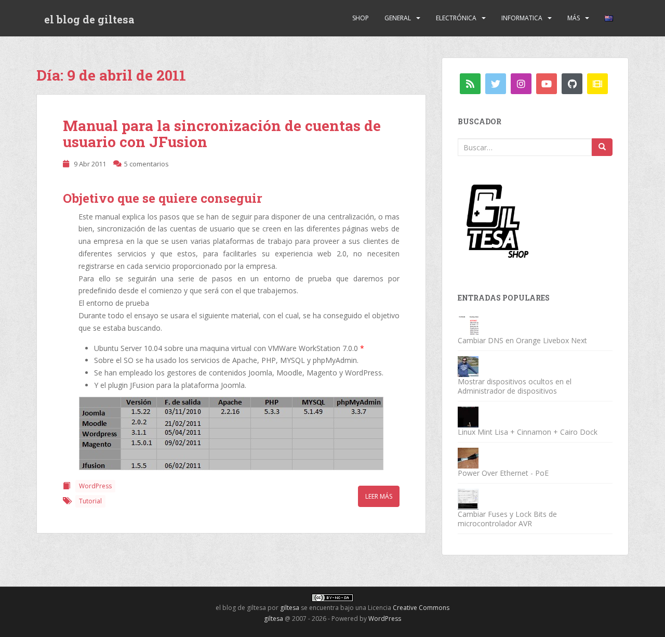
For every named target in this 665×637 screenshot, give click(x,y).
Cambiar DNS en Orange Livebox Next (522, 340)
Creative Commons (421, 607)
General (397, 18)
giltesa (289, 607)
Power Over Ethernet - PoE (503, 473)
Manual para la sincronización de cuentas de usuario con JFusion (222, 133)
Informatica (521, 18)
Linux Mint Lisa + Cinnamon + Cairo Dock (527, 432)
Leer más (378, 496)
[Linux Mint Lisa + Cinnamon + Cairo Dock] (468, 416)
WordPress (95, 486)
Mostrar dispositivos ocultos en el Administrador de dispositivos (514, 386)
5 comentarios (146, 163)
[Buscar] (602, 147)
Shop (360, 18)
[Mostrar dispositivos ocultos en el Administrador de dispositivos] (468, 366)
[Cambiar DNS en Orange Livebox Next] (468, 325)
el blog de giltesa (89, 19)
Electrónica (456, 18)
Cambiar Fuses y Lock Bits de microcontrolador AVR (507, 518)
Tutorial (90, 501)
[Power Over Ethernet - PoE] (468, 457)
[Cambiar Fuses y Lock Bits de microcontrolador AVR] (468, 498)
